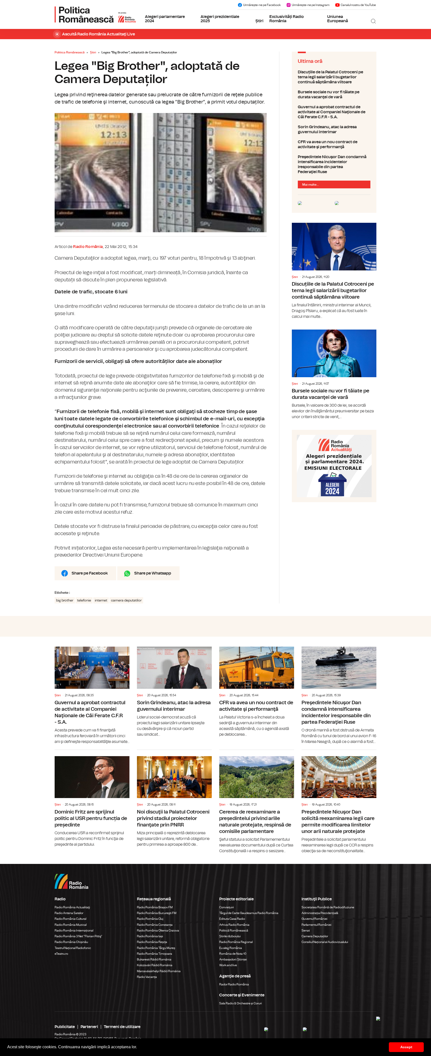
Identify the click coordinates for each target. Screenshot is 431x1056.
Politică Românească (233, 930)
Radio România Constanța (155, 924)
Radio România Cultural (70, 918)
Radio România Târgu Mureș (156, 947)
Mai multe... (310, 184)
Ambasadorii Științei (233, 959)
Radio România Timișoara (154, 953)
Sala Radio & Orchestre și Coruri (240, 1003)
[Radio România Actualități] (95, 14)
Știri (259, 21)
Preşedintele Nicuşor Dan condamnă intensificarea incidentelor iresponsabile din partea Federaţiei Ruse (334, 164)
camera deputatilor (126, 600)
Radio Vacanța (147, 976)
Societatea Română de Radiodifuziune (328, 907)
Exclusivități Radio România (286, 19)
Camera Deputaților (315, 936)
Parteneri (89, 1027)
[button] (138, 1047)
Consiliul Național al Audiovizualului (325, 941)
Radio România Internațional (74, 930)
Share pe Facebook (90, 573)
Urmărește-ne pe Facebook (262, 4)
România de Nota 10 (232, 953)
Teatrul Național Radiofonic (73, 947)
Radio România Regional (236, 941)
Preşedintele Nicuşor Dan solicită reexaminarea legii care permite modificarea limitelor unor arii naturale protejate (339, 802)
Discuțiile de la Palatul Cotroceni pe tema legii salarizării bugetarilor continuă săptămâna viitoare (334, 77)
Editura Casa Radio (232, 918)
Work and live (228, 965)
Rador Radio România (234, 984)
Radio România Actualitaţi (72, 907)
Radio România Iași (150, 936)
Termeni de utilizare (122, 1027)
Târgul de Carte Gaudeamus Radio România (248, 913)
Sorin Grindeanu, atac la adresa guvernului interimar (334, 129)
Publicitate (65, 1027)
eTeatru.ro (61, 953)
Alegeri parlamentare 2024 (165, 19)
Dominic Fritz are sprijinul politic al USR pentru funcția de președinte (92, 798)
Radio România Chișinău (71, 941)
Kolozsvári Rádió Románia (154, 965)
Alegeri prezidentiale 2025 (220, 19)
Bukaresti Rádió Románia (154, 959)
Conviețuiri (226, 907)
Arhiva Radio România (234, 924)
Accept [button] (406, 1047)
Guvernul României (314, 918)
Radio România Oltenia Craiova (158, 930)
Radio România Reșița (152, 941)
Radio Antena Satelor (69, 913)
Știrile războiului (230, 936)
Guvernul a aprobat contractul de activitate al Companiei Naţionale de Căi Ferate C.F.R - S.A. (334, 112)
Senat (306, 930)
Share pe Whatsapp (152, 573)
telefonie (84, 600)
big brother (64, 600)
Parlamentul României (316, 924)
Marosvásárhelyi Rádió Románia (159, 971)
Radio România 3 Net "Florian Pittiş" (78, 936)
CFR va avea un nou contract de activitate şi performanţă (334, 144)
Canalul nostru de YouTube (358, 4)
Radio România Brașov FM (155, 907)
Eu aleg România (230, 947)
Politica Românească (70, 52)
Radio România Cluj (150, 918)
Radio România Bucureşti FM (156, 913)
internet (101, 600)
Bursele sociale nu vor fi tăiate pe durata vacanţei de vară (334, 94)
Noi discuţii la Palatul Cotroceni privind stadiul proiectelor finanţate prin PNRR (174, 798)
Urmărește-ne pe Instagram (310, 4)
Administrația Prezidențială (320, 913)
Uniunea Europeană (337, 19)
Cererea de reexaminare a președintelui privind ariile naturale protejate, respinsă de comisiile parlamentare (256, 802)
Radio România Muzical (71, 924)
